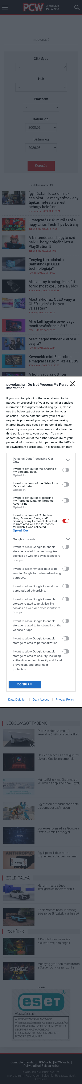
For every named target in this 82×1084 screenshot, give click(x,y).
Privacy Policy (65, 699)
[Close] (74, 385)
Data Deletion (17, 699)
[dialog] (41, 542)
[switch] (65, 470)
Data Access (41, 699)
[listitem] (41, 460)
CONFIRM (25, 684)
